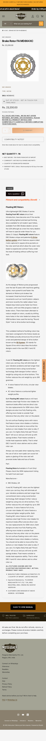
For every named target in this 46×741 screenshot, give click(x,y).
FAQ (3, 681)
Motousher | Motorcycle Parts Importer (19, 725)
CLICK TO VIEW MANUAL (23, 607)
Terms (4, 690)
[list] (23, 616)
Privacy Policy (7, 684)
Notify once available (44, 370)
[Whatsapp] (37, 16)
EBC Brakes (6, 37)
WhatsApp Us (12, 700)
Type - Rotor (6, 91)
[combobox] (28, 23)
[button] (3, 16)
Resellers (5, 669)
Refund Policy (7, 687)
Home (6, 30)
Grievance (5, 666)
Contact (5, 678)
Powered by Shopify (37, 725)
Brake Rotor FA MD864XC (18, 30)
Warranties (6, 672)
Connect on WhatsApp (10, 663)
